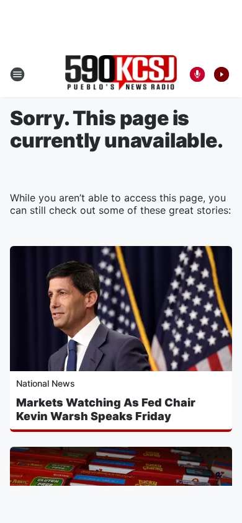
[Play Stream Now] (221, 74)
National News (45, 383)
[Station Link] (121, 74)
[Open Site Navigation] (17, 74)
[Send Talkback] (197, 74)
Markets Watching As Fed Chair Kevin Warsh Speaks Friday (105, 409)
